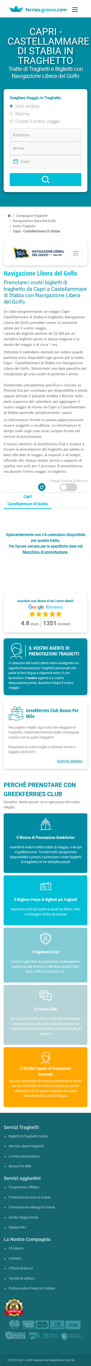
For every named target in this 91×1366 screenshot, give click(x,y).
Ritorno (22, 114)
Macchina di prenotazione (45, 552)
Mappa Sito (17, 1227)
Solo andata (27, 106)
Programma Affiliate (24, 1187)
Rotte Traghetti (24, 226)
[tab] (28, 500)
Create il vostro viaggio (37, 121)
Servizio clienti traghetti (26, 1146)
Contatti (15, 1258)
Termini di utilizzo (21, 1278)
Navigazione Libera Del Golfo (34, 221)
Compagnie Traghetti (32, 216)
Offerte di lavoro (21, 1268)
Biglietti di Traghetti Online (28, 1136)
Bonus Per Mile (20, 1166)
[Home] (9, 216)
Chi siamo (16, 1248)
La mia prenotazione (24, 1156)
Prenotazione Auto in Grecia (30, 1197)
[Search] (45, 179)
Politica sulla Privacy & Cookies (32, 1288)
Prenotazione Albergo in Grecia (32, 1207)
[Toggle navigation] (75, 9)
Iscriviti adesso (70, 761)
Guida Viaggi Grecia (23, 1217)
